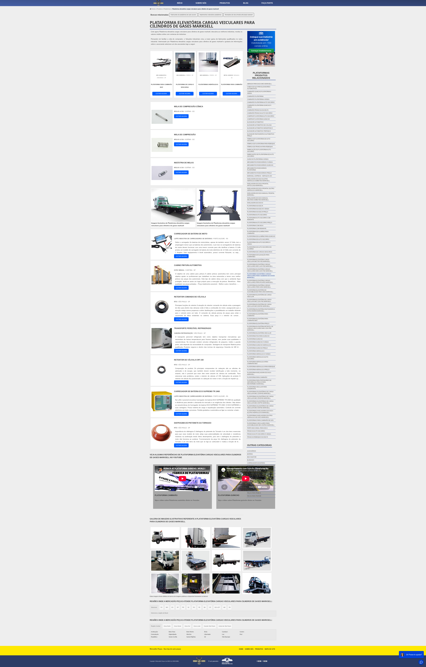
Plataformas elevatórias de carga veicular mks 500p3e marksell (260, 407)
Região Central (155, 626)
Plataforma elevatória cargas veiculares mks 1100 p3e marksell (260, 265)
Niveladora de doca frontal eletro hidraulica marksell (260, 189)
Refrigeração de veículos (257, 481)
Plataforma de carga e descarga (259, 252)
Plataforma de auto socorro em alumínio (259, 248)
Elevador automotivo (255, 122)
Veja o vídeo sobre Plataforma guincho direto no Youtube (239, 500)
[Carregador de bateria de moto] (162, 252)
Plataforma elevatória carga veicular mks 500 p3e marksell (258, 260)
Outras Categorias (259, 445)
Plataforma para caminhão (257, 377)
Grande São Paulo (209, 626)
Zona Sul (187, 626)
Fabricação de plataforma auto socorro (259, 150)
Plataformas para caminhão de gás (260, 420)
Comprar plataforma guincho (258, 119)
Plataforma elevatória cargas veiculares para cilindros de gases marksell (261, 275)
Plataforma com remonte (256, 228)
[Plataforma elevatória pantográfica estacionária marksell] (226, 584)
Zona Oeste (177, 626)
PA (230, 607)
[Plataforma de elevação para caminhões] (257, 584)
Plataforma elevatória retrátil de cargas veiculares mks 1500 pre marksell (260, 328)
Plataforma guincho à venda (258, 342)
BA (205, 607)
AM (224, 607)
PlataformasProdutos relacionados (261, 75)
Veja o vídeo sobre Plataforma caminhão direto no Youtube (177, 500)
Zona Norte (167, 626)
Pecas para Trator (254, 496)
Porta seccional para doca (257, 428)
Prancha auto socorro (256, 431)
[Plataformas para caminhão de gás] (226, 538)
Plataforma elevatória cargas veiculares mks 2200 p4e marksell (260, 270)
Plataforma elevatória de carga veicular (259, 295)
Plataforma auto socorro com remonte (258, 218)
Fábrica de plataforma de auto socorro (258, 139)
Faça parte (267, 3)
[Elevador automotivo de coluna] (196, 538)
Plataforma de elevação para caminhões (258, 255)
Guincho (250, 466)
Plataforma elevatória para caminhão (257, 315)
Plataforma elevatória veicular (259, 333)
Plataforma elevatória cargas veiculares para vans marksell (259, 286)
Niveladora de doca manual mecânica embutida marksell (258, 199)
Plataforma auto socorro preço (259, 222)
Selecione (154, 607)
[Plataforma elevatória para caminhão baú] (165, 584)
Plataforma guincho (254, 339)
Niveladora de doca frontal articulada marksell (239, 15)
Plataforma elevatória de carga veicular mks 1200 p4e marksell (259, 300)
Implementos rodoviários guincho (260, 165)
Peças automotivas (254, 472)
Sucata (249, 490)
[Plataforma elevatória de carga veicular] (165, 561)
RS (194, 607)
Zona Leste (197, 626)
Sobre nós (201, 3)
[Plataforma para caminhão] (257, 561)
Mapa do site (270, 649)
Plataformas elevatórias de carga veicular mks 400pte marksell (260, 402)
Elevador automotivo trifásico (259, 131)
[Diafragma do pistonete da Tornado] (162, 442)
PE (199, 607)
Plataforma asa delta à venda (258, 209)
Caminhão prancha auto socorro (259, 113)
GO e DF (217, 607)
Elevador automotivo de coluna (259, 125)
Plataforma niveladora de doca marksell (259, 373)
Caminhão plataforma (255, 96)
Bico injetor (251, 457)
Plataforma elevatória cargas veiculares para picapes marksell (260, 281)
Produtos (225, 3)
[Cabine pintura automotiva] (162, 284)
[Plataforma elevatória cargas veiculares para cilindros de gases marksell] (173, 205)
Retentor (250, 484)
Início (179, 3)
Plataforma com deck (255, 225)
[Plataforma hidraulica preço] (257, 538)
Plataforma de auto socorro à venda (258, 243)
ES (172, 607)
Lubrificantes (252, 469)
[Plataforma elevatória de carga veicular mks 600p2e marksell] (196, 584)
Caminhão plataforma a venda (258, 99)
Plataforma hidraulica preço (258, 369)
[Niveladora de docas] (226, 561)
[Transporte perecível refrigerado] (162, 347)
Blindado (250, 460)
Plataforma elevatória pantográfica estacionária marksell (261, 310)
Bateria (250, 454)
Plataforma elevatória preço (258, 323)
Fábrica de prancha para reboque (260, 146)
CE (210, 607)
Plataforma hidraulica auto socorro (257, 358)
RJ (161, 607)
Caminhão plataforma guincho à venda (259, 106)
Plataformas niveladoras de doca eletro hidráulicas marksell (260, 411)
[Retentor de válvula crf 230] (162, 379)
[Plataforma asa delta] (196, 561)
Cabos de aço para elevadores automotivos (258, 87)
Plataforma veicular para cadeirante (257, 387)
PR (183, 607)
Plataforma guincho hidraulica (259, 345)
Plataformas (252, 478)
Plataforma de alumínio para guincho (261, 236)
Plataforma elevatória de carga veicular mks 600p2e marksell (259, 305)
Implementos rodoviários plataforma (210, 15)
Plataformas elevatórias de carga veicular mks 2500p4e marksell (260, 397)
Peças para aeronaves (255, 475)
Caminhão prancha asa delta (257, 110)
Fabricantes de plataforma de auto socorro (183, 15)
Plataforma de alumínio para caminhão (257, 232)
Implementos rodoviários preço (259, 173)
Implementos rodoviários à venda (260, 162)
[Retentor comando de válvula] (162, 316)
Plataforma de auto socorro (258, 239)
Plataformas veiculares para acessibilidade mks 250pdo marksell (260, 424)
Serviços (250, 487)
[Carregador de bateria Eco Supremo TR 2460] (162, 410)
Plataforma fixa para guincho (258, 336)
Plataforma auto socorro (257, 215)
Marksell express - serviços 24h (259, 176)
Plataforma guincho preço (257, 348)
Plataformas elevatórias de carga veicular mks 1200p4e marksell (260, 392)
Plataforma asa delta (255, 206)
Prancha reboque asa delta (257, 437)
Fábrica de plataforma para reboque (261, 143)
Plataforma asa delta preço (257, 212)
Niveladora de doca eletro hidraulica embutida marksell (258, 180)
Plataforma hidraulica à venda (258, 354)
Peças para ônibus (254, 493)
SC (188, 607)
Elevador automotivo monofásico (260, 128)
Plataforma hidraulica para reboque (261, 366)
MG (167, 607)
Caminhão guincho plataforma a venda (259, 92)
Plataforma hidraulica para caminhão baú (257, 362)
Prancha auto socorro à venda (259, 434)
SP (178, 607)
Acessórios (251, 451)
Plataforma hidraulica (255, 351)
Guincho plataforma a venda (257, 159)
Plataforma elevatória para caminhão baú (257, 319)
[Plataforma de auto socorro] (165, 538)
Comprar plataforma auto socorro (260, 116)
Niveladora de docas (255, 203)
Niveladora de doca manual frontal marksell (260, 194)
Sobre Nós (249, 649)
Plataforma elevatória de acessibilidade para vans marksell (260, 291)
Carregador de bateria (256, 463)
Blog (245, 3)
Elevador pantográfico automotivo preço (260, 135)
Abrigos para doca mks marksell (259, 84)
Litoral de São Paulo (225, 626)
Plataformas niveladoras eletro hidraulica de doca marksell (259, 416)
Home (241, 649)
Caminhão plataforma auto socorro (260, 102)
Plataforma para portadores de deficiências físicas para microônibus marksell (259, 382)
